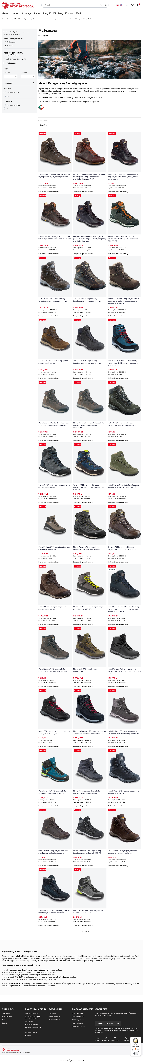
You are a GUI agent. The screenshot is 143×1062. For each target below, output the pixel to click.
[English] (121, 5)
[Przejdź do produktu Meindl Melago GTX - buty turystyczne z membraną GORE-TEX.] (55, 525)
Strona (85, 932)
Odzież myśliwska (78, 1020)
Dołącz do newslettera (108, 1023)
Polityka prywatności (32, 1024)
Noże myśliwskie (77, 1023)
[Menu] (139, 1038)
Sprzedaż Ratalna (31, 1032)
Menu (5, 13)
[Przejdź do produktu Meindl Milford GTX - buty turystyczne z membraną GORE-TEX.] (90, 888)
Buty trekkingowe (77, 1013)
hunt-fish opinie (7, 1017)
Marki (79, 13)
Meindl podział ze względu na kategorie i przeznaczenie (51, 19)
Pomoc (37, 13)
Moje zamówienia (54, 1017)
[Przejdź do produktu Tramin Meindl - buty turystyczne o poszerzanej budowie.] (55, 584)
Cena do (24, 73)
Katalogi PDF (6, 1013)
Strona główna (6, 19)
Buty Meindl (26, 19)
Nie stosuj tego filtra (13, 92)
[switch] (135, 1053)
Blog (60, 13)
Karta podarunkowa (78, 1026)
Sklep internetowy (70, 1061)
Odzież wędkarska (78, 1017)
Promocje (26, 13)
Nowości (14, 13)
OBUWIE (17, 19)
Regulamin (118, 1028)
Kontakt (69, 13)
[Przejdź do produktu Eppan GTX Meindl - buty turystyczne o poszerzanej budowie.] (55, 338)
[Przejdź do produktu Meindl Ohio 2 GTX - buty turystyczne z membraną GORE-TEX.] (124, 768)
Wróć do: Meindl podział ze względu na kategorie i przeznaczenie (16, 33)
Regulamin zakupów (31, 1013)
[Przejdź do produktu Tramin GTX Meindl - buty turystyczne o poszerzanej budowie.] (55, 462)
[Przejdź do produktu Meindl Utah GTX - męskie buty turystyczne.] (90, 646)
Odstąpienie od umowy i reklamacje (33, 1028)
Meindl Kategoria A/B (78, 19)
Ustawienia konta (54, 1020)
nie (8, 96)
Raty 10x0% (49, 13)
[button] (106, 5)
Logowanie (52, 1013)
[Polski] (117, 5)
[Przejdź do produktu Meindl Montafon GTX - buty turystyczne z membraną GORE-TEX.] (90, 584)
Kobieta (10, 45)
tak (8, 109)
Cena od (7, 73)
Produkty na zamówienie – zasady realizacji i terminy (33, 1017)
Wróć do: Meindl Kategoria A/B (16, 59)
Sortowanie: (42, 121)
